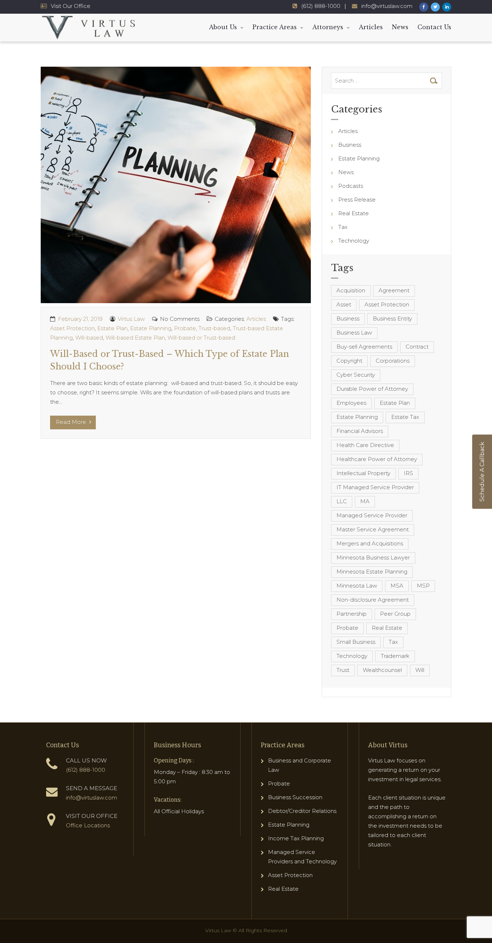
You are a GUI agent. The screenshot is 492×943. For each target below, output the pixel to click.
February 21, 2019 (80, 318)
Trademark (395, 655)
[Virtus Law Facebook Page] (423, 7)
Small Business (355, 641)
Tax (343, 226)
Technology (353, 240)
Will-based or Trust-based (201, 337)
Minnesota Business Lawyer (373, 557)
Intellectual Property (363, 473)
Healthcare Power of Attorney (376, 459)
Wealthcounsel (382, 670)
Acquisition (350, 290)
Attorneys (327, 27)
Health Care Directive (365, 445)
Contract (417, 346)
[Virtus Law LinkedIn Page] (446, 7)
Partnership (351, 613)
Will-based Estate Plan (135, 337)
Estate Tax (405, 416)
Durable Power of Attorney (372, 388)
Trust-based (214, 328)
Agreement (394, 290)
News (400, 27)
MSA (396, 585)
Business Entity (392, 318)
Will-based (89, 337)
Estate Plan (112, 328)
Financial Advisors (359, 431)
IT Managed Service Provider (375, 487)
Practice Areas (274, 27)
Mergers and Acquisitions (369, 543)
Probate (185, 328)
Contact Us (434, 27)
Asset (343, 304)
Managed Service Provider (371, 515)
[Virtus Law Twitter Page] (435, 7)
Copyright (349, 360)
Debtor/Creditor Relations (302, 810)
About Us (223, 27)
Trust (342, 670)
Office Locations (88, 825)
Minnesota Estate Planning (371, 571)
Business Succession (295, 797)
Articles (371, 27)
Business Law (354, 332)
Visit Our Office (70, 6)
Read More (72, 422)
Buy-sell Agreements (364, 346)
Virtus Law (131, 318)
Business (349, 144)
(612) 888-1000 (320, 6)
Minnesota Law (356, 585)
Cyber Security (355, 374)
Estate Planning (150, 328)
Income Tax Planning (296, 838)
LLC (341, 501)
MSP (423, 585)
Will (419, 670)
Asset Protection (72, 328)
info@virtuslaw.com (386, 6)
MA (365, 501)
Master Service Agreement (372, 529)
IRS (408, 473)
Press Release (357, 199)
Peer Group (395, 613)
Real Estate (353, 213)
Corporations (393, 360)
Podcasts (350, 185)
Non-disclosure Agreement (372, 599)
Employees (351, 402)
